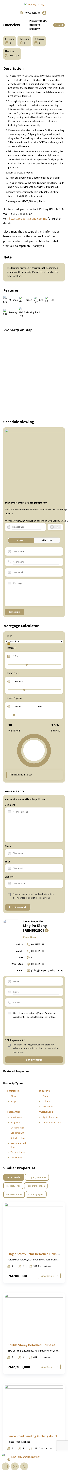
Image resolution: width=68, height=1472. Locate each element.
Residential (13, 1111)
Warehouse (48, 1106)
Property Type (13, 1185)
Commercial (13, 1090)
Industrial (44, 1090)
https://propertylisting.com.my (28, 218)
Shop (13, 1101)
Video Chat (47, 540)
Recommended (13, 1177)
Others (46, 1101)
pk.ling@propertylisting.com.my (47, 970)
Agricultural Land (51, 1117)
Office (14, 1096)
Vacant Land (46, 1111)
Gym (41, 299)
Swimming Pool (32, 312)
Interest (11, 647)
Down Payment (15, 698)
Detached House (19, 1138)
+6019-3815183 (32, 12)
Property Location (36, 1185)
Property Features (37, 1177)
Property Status (14, 1194)
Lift (52, 299)
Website (9, 876)
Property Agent (36, 1194)
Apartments (16, 1117)
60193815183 (37, 944)
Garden (28, 299)
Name (8, 846)
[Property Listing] (34, 4)
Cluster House (17, 1127)
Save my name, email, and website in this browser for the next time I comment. (33, 896)
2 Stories (13, 299)
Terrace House (18, 1152)
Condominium (17, 1132)
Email (7, 861)
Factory (47, 1096)
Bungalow (15, 1122)
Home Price (13, 673)
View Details (47, 1276)
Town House (16, 1157)
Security (13, 312)
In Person (21, 540)
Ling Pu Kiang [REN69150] (35, 928)
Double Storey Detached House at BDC (34, 1345)
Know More (29, 937)
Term (9, 635)
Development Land (52, 1122)
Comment (10, 804)
